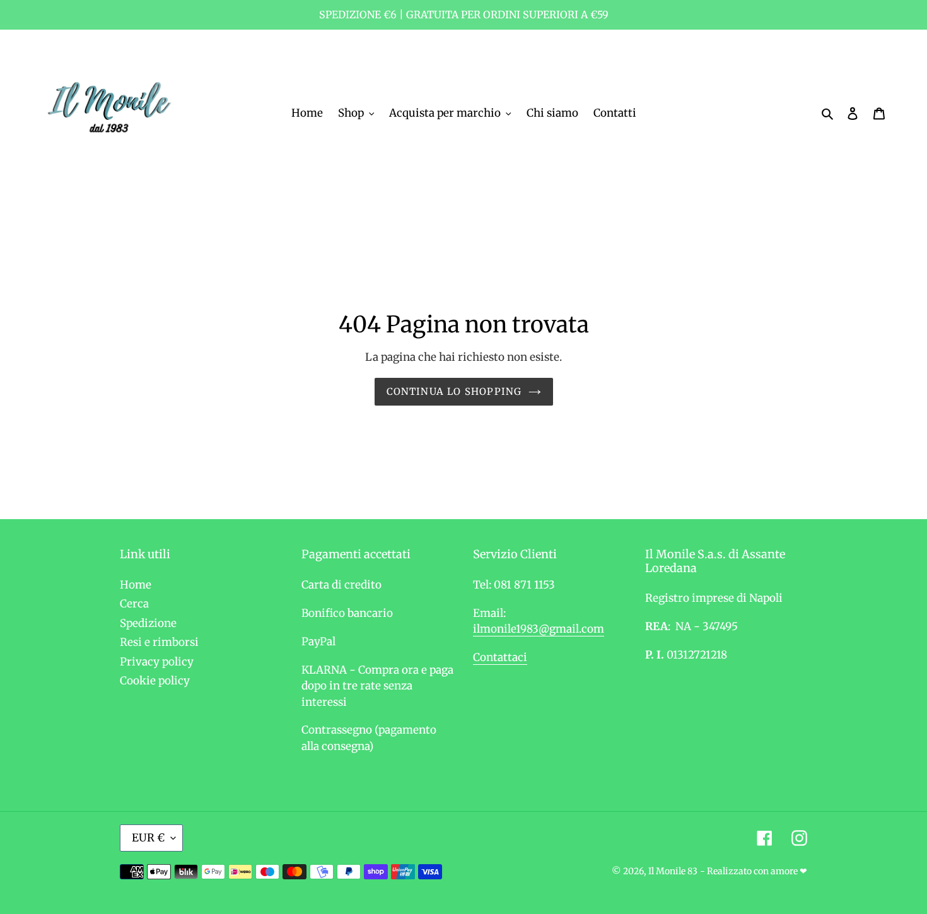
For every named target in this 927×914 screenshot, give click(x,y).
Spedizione (148, 623)
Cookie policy (155, 681)
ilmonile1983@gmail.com (538, 629)
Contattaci (500, 657)
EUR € (148, 838)
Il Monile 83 (672, 871)
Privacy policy (157, 662)
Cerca (134, 604)
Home (135, 585)
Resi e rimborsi (159, 642)
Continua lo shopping (454, 391)
